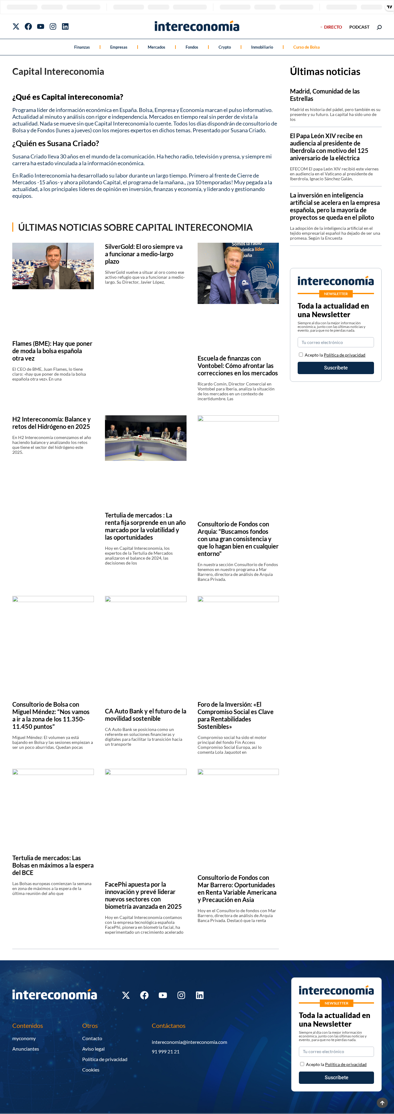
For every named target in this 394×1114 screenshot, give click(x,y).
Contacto (92, 1038)
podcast (359, 27)
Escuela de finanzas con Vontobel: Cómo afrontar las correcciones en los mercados (238, 365)
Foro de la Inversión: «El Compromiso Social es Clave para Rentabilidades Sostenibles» (236, 715)
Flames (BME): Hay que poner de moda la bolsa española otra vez (52, 351)
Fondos (192, 47)
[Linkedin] (65, 26)
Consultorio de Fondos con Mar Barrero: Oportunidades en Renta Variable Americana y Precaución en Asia (237, 888)
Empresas (118, 47)
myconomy (24, 1038)
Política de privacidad (344, 354)
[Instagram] (53, 26)
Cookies (90, 1069)
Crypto (225, 47)
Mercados (156, 47)
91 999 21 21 (165, 1051)
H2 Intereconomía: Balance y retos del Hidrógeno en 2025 (51, 422)
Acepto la (335, 354)
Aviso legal (93, 1049)
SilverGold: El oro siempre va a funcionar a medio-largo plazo (144, 254)
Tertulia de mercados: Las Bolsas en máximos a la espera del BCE (53, 865)
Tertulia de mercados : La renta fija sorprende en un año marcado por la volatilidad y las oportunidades (145, 526)
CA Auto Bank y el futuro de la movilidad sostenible (145, 714)
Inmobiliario (262, 47)
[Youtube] (40, 26)
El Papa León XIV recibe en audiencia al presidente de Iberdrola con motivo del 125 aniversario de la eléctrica (329, 147)
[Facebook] (28, 26)
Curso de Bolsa (306, 47)
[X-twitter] (16, 26)
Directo (333, 27)
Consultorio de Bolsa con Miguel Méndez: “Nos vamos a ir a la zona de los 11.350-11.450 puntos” (51, 715)
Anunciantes (25, 1049)
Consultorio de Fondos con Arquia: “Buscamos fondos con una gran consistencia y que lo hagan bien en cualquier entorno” (238, 538)
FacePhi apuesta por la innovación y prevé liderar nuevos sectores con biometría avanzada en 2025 (143, 895)
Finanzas (82, 47)
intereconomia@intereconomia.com (189, 1042)
